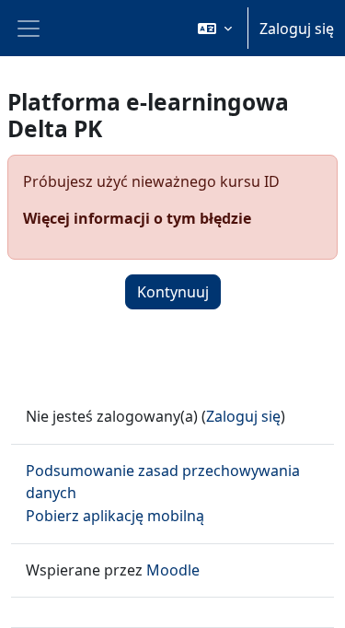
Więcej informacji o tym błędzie (137, 218)
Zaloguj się (296, 28)
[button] (215, 28)
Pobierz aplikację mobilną (115, 516)
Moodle (173, 570)
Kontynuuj (173, 292)
